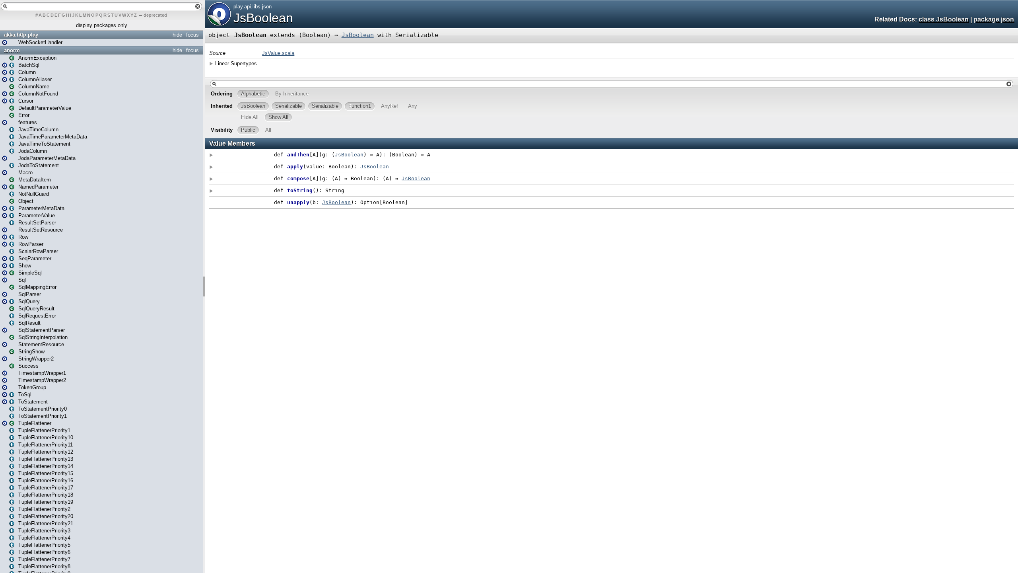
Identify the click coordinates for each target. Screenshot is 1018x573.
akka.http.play (21, 35)
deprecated (155, 15)
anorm (12, 50)
